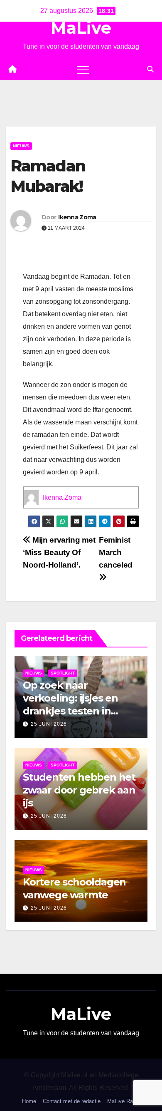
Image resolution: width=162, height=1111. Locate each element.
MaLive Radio (123, 1101)
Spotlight (63, 673)
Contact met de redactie (72, 1101)
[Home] (12, 69)
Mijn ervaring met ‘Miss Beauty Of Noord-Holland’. (59, 552)
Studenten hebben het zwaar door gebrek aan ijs (79, 790)
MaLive (81, 27)
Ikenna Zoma (77, 217)
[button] (150, 69)
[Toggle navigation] (83, 69)
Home (29, 1101)
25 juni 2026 (49, 724)
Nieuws (21, 146)
